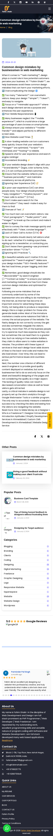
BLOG (4, 805)
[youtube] (27, 2)
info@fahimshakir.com (16, 764)
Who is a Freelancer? (12, 413)
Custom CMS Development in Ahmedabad (21, 421)
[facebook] (8, 2)
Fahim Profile (8, 814)
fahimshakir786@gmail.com (19, 760)
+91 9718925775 (13, 769)
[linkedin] (33, 2)
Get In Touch (49, 420)
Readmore (7, 740)
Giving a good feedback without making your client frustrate (30, 473)
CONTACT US (8, 809)
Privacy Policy (8, 818)
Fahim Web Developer (31, 830)
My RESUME (7, 791)
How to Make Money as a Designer (31, 410)
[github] (45, 2)
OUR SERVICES (8, 796)
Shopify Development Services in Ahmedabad (25, 418)
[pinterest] (39, 2)
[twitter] (14, 2)
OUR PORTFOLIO (9, 800)
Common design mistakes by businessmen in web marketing (29, 458)
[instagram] (20, 2)
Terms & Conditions (11, 823)
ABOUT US (6, 786)
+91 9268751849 (14, 773)
